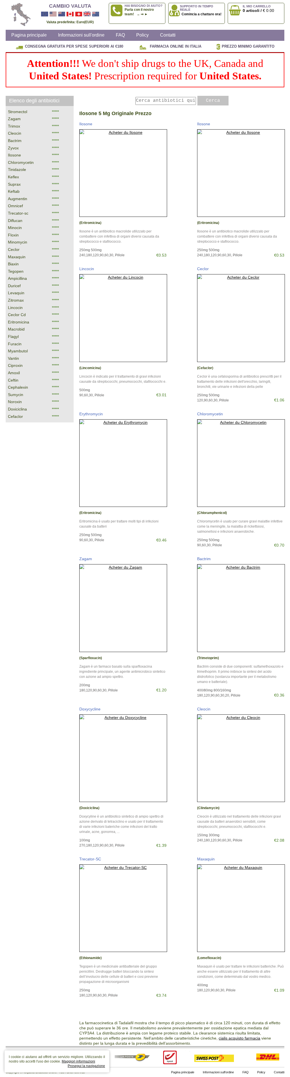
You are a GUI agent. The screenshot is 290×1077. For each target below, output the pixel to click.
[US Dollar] (53, 14)
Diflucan (15, 220)
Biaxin (13, 264)
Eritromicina (18, 322)
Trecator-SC (90, 859)
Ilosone (85, 124)
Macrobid (16, 329)
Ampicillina (17, 278)
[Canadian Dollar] (70, 14)
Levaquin (16, 293)
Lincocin (86, 268)
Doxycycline (90, 709)
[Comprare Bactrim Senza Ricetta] (241, 608)
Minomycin (17, 242)
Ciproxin (15, 365)
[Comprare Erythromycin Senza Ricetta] (123, 463)
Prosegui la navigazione (86, 1066)
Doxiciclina (17, 409)
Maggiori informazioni (78, 1061)
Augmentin (17, 198)
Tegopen (16, 271)
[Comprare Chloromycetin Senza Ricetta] (241, 463)
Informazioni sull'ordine (81, 35)
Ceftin (13, 380)
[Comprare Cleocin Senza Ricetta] (241, 758)
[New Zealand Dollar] (61, 14)
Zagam (85, 559)
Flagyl (13, 336)
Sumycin (15, 394)
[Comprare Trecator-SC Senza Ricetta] (123, 908)
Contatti (168, 35)
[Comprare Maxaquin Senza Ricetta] (241, 908)
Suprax (14, 184)
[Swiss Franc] (78, 14)
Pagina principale (29, 35)
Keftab (14, 191)
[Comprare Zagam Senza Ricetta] (123, 608)
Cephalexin (18, 387)
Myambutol (18, 351)
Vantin (13, 358)
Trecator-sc (18, 213)
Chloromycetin (210, 414)
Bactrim (204, 559)
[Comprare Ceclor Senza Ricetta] (241, 318)
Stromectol (17, 111)
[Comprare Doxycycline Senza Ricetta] (123, 758)
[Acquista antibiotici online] (18, 15)
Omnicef (15, 206)
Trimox (14, 126)
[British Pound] (87, 14)
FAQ (120, 35)
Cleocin (203, 709)
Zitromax (16, 300)
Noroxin (15, 401)
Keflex (13, 177)
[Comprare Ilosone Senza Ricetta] (123, 173)
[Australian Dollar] (95, 14)
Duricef (14, 285)
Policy (142, 35)
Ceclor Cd (17, 314)
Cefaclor (15, 416)
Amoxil (14, 373)
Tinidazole (17, 169)
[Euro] (44, 14)
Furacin (15, 344)
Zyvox (13, 148)
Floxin (13, 235)
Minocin (15, 227)
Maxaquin (206, 859)
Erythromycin (91, 414)
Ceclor (203, 268)
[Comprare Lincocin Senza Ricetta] (123, 318)
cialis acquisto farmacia (239, 1038)
